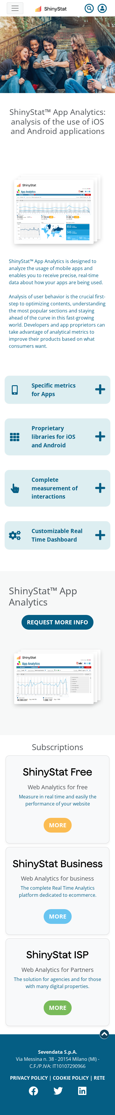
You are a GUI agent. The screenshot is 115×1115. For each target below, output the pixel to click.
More (57, 825)
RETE (99, 1078)
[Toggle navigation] (15, 8)
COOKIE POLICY (71, 1078)
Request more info (57, 622)
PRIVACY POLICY (29, 1078)
